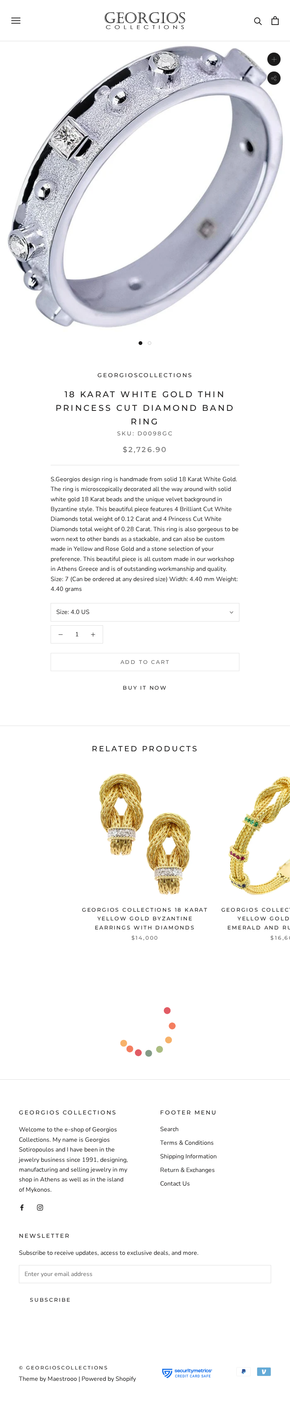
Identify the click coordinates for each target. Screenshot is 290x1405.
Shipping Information (188, 1156)
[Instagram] (40, 1207)
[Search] (258, 21)
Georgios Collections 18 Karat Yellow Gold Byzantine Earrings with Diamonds (145, 918)
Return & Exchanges (187, 1170)
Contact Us (175, 1184)
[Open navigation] (15, 20)
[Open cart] (275, 20)
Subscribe (50, 1299)
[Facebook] (22, 1207)
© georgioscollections (63, 1368)
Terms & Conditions (187, 1143)
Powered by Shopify (109, 1379)
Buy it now (145, 687)
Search (169, 1129)
